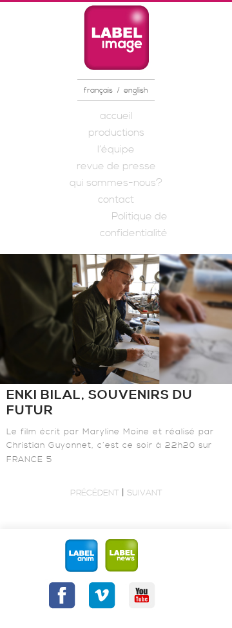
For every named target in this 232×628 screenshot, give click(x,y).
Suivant (144, 493)
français (98, 90)
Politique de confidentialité (134, 224)
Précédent (94, 493)
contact (116, 199)
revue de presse (116, 166)
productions (116, 132)
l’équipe (116, 149)
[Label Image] (116, 37)
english (136, 90)
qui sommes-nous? (116, 182)
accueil (116, 115)
